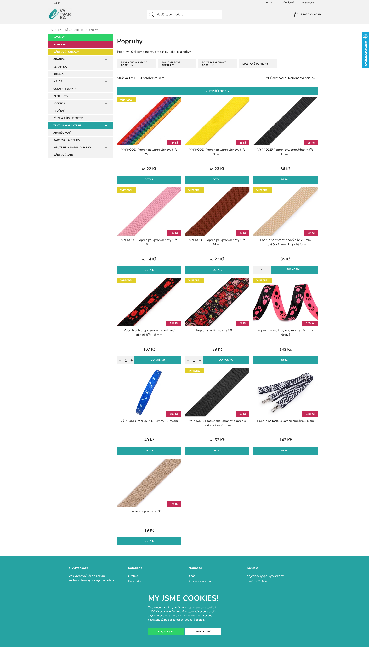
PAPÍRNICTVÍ (61, 96)
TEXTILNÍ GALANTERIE (67, 125)
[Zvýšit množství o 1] (268, 270)
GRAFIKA (59, 59)
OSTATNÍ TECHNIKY (65, 89)
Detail (149, 179)
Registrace (307, 2)
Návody (55, 3)
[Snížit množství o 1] (256, 270)
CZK (267, 2)
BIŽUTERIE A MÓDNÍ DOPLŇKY (72, 147)
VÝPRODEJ (59, 44)
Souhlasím (165, 631)
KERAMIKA (60, 66)
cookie (200, 619)
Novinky (59, 37)
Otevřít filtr (217, 91)
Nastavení (203, 631)
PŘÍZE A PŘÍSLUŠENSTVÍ (68, 118)
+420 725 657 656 (260, 581)
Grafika (133, 576)
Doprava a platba (199, 581)
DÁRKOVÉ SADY (63, 155)
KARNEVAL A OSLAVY (66, 140)
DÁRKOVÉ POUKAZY (66, 52)
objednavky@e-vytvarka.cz (265, 576)
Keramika (134, 581)
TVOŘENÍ (59, 111)
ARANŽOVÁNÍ (62, 133)
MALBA (57, 81)
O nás (191, 576)
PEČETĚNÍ (59, 103)
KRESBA (58, 74)
